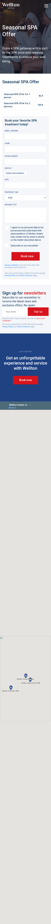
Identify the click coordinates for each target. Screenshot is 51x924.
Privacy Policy (10, 275)
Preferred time (11, 192)
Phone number (11, 156)
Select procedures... (16, 173)
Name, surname (11, 131)
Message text (11, 205)
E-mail (7, 143)
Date (7, 180)
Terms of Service (25, 275)
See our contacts (11, 265)
